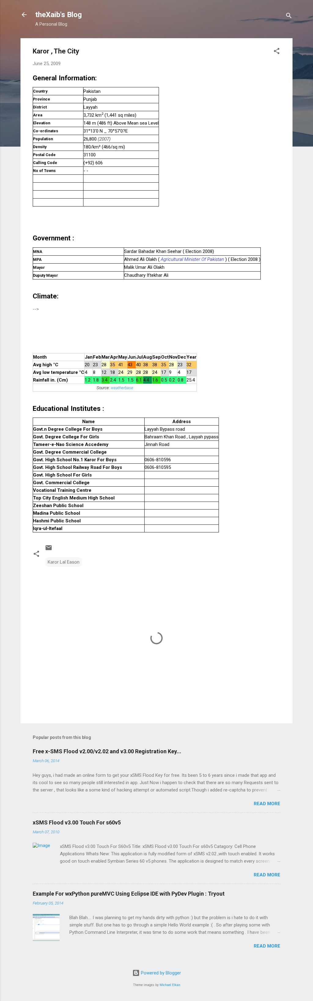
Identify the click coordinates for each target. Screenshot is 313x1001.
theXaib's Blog (58, 14)
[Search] (289, 16)
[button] (276, 52)
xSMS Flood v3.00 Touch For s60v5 (77, 822)
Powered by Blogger (160, 973)
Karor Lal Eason (63, 562)
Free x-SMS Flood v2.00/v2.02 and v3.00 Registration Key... (107, 751)
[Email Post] (48, 550)
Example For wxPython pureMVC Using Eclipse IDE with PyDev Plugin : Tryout (129, 893)
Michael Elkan (170, 985)
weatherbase (122, 387)
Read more (267, 803)
